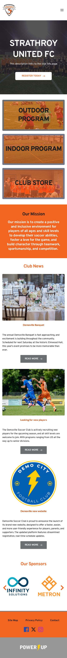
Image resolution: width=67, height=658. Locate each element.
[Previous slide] (4, 587)
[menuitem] (13, 620)
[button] (62, 10)
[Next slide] (62, 587)
